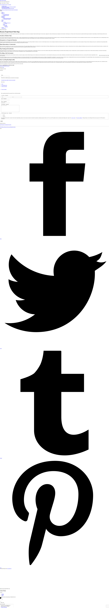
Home (2, 12)
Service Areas (5, 25)
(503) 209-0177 (4, 28)
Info (2, 21)
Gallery (3, 20)
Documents (3, 17)
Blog (4, 24)
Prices (2, 13)
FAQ (4, 4)
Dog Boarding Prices (6, 14)
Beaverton (6, 26)
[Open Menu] (1, 10)
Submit (1, 121)
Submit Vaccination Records (7, 18)
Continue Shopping (4, 607)
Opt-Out (4, 116)
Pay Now (6, 4)
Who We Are (5, 23)
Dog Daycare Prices (6, 15)
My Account (1, 4)
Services (4, 22)
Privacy (3, 594)
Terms (2, 595)
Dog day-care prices (4, 86)
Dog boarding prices (4, 85)
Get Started (9, 4)
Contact (3, 27)
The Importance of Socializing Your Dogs (5, 124)
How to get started (3, 89)
